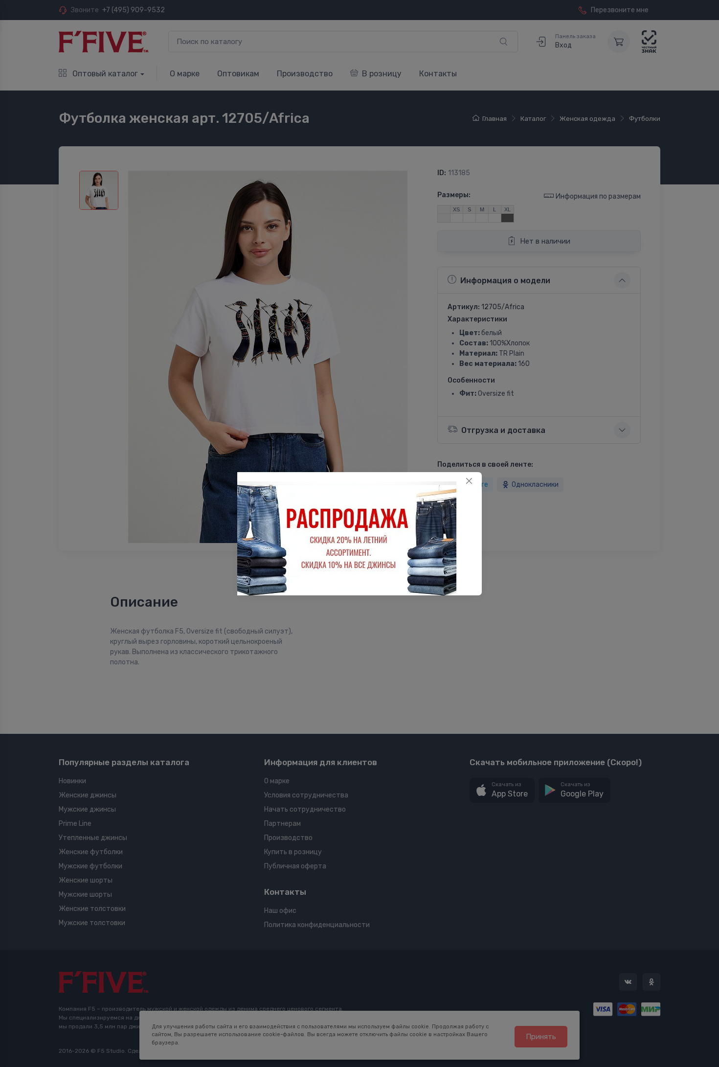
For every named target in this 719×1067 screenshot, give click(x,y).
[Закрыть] (469, 481)
